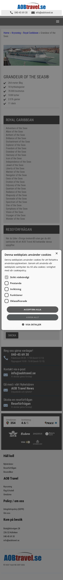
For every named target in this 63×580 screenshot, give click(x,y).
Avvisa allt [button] (32, 317)
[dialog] (31, 290)
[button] (31, 324)
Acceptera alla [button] (32, 309)
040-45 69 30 (21, 12)
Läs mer (31, 270)
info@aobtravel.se (44, 12)
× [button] (56, 253)
